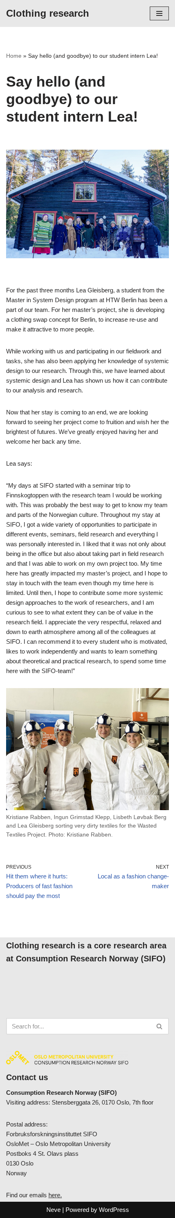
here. (55, 1195)
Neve (53, 1209)
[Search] (160, 1026)
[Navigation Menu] (159, 13)
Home (14, 55)
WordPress (114, 1209)
